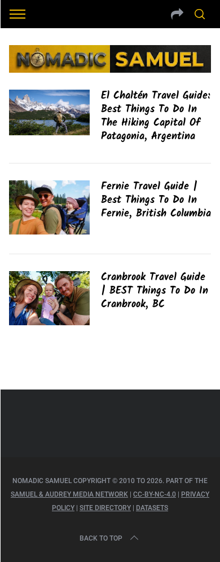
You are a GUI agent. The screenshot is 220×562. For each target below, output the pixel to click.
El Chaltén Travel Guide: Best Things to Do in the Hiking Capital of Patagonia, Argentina (155, 116)
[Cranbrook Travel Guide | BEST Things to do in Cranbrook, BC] (49, 298)
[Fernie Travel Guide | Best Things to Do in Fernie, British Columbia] (49, 207)
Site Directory (105, 508)
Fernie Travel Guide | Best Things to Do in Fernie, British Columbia (156, 200)
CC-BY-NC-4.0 (154, 494)
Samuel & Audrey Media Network (69, 494)
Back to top (101, 538)
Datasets (152, 508)
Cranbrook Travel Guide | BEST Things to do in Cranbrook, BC (154, 291)
